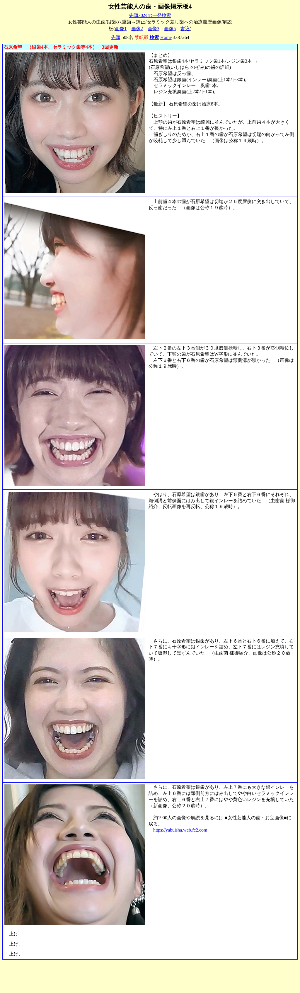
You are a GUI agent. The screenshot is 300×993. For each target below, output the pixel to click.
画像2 (137, 28)
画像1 (121, 28)
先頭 (115, 37)
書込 (185, 28)
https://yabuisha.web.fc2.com (180, 829)
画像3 (153, 28)
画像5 (170, 28)
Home (166, 37)
